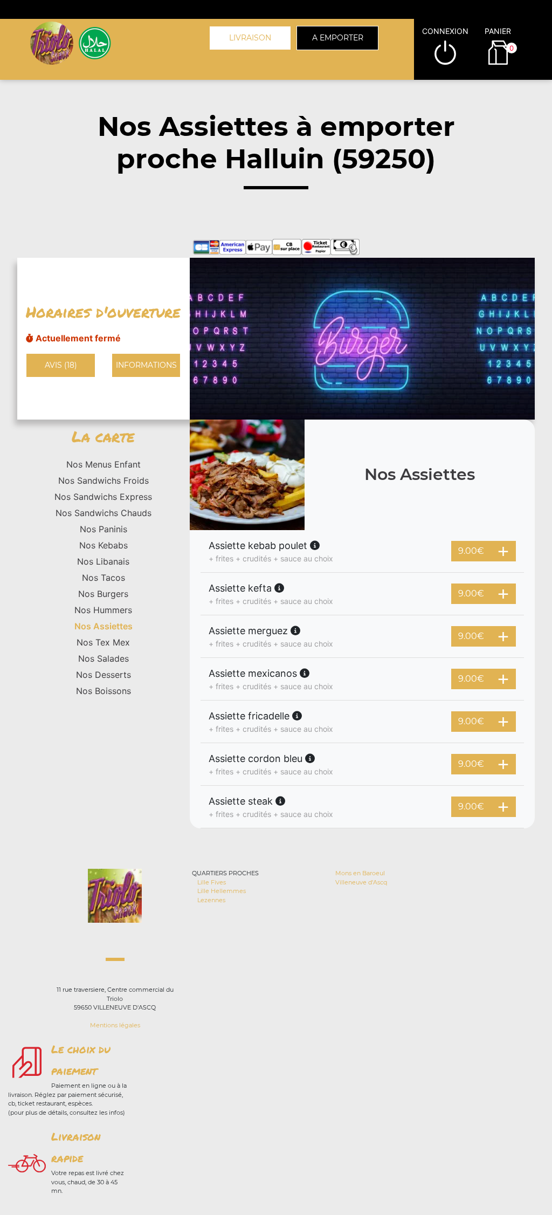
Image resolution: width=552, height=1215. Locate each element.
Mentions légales (115, 1025)
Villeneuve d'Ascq (361, 882)
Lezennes (211, 900)
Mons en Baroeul (360, 873)
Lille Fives (211, 882)
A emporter (337, 38)
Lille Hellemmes (221, 891)
